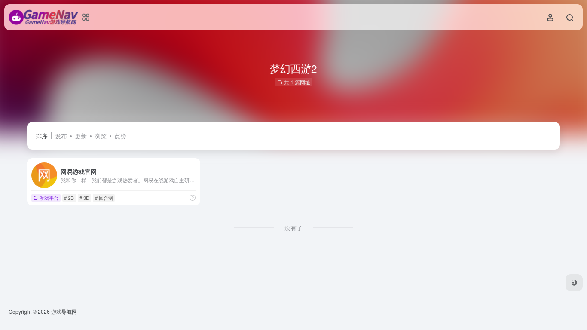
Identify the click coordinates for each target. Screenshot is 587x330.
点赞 (120, 135)
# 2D (69, 197)
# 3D (84, 197)
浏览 (101, 135)
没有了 (293, 227)
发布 (61, 135)
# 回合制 (104, 197)
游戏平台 (49, 197)
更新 (81, 135)
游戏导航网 (64, 311)
